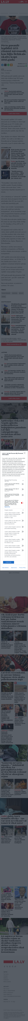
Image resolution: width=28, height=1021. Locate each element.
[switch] (22, 484)
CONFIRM (8, 562)
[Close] (25, 453)
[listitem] (14, 480)
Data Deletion (5, 567)
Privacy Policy (22, 567)
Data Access (14, 567)
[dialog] (14, 511)
